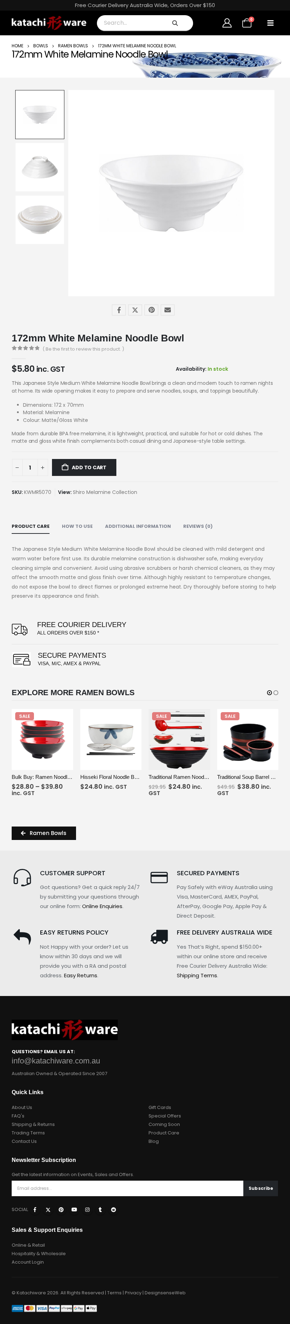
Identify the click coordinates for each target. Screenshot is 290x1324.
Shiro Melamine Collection (105, 492)
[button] (270, 23)
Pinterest (151, 310)
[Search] (175, 23)
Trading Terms (28, 1132)
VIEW (27, 763)
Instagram (87, 1209)
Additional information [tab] (138, 526)
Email (168, 310)
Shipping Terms (197, 975)
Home (17, 46)
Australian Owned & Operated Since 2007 (59, 1073)
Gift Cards (160, 1107)
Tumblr (100, 1209)
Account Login (28, 1262)
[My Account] (227, 23)
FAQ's (18, 1116)
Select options (59, 764)
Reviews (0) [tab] (198, 526)
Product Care (164, 1132)
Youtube (74, 1209)
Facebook (119, 310)
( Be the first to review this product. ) (83, 349)
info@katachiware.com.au (56, 1060)
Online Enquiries (102, 906)
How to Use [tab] (77, 526)
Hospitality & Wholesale (39, 1253)
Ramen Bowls (73, 46)
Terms (114, 1292)
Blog (154, 1141)
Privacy (133, 1292)
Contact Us (24, 1141)
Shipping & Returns (33, 1124)
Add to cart (88, 467)
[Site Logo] (49, 23)
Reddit (113, 1209)
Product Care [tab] (31, 526)
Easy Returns (80, 975)
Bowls (40, 46)
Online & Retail (28, 1245)
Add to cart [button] (128, 764)
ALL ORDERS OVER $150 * (68, 633)
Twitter (135, 310)
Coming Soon (164, 1124)
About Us (22, 1107)
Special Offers (165, 1116)
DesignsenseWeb (165, 1292)
